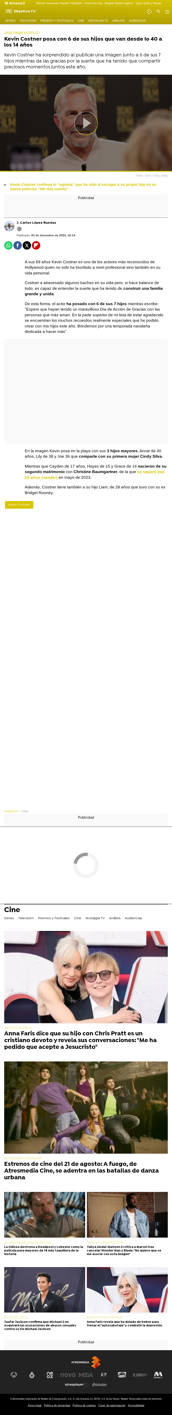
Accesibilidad (136, 1405)
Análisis (118, 20)
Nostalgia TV (98, 20)
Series (10, 20)
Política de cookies (84, 1405)
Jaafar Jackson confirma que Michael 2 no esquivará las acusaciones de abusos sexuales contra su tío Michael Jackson (40, 1325)
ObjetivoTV (11, 811)
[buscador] (158, 11)
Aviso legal (34, 1405)
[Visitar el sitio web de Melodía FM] (158, 1375)
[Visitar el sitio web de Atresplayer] (77, 1385)
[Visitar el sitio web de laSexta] (32, 1375)
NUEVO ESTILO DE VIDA (104, 1317)
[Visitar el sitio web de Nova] (68, 1375)
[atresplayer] (149, 11)
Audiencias (137, 20)
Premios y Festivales (56, 20)
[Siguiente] (165, 3)
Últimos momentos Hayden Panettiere (59, 3)
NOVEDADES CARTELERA (23, 1158)
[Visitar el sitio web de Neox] (50, 1375)
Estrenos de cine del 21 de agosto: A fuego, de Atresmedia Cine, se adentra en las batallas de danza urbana (81, 1171)
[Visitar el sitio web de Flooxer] (99, 1385)
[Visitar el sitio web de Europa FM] (140, 1375)
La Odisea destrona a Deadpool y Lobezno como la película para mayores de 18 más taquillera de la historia (43, 1250)
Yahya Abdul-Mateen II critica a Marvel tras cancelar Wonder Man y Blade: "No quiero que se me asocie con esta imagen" (124, 1250)
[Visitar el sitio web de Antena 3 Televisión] (14, 1375)
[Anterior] (32, 3)
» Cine (24, 811)
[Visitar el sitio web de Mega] (86, 1375)
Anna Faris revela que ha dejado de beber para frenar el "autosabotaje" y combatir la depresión (124, 1323)
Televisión (28, 20)
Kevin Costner (19, 505)
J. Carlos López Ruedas (36, 223)
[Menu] (167, 11)
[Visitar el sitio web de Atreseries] (104, 1375)
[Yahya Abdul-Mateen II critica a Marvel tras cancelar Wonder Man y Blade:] (127, 1215)
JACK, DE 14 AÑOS (18, 1028)
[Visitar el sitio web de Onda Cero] (122, 1375)
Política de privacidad (57, 1405)
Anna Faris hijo (93, 3)
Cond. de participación (111, 1405)
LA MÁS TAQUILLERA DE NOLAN (27, 1243)
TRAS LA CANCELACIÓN (105, 1243)
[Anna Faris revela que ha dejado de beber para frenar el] (127, 1290)
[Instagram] (19, 229)
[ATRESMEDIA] (86, 1362)
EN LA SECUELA (15, 1317)
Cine (81, 20)
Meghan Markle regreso (119, 3)
